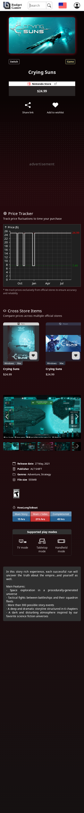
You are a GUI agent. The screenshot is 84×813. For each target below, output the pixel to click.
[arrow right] (77, 417)
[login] (77, 5)
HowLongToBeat (27, 507)
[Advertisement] (42, 164)
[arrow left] (7, 417)
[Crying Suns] (21, 349)
